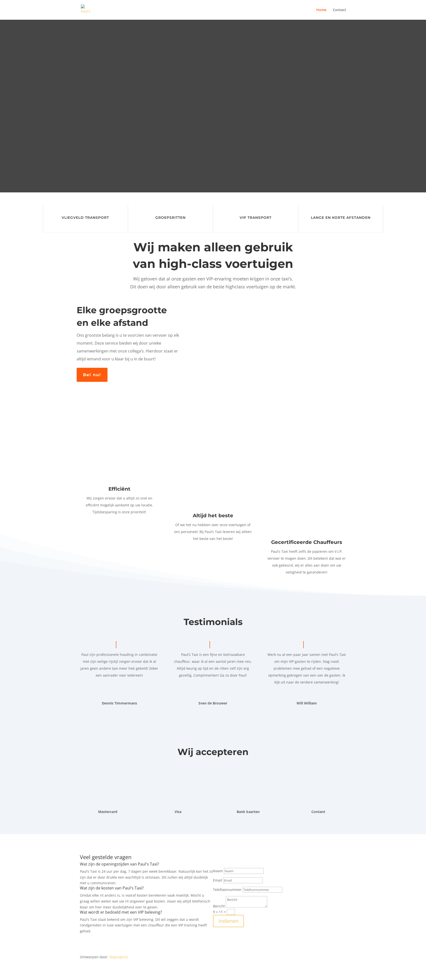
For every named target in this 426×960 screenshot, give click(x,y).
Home (321, 10)
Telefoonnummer (227, 889)
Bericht (219, 906)
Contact (339, 10)
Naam (218, 870)
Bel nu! (92, 374)
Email (217, 880)
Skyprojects (118, 957)
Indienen (228, 921)
